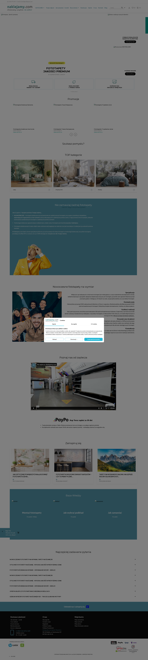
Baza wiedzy (74, 8)
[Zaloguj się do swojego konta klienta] (128, 8)
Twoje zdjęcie (50, 8)
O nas (95, 8)
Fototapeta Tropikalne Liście (103, 129)
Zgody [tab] (54, 324)
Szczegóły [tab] (74, 324)
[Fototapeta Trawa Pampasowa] (73, 116)
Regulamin (45, 624)
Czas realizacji (14, 622)
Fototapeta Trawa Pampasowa (64, 129)
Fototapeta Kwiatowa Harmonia (23, 129)
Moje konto (79, 617)
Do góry (13, 656)
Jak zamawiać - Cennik (62, 8)
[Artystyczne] (74, 173)
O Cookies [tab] (94, 324)
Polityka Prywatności (48, 628)
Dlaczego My (46, 619)
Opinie (90, 8)
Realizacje (84, 8)
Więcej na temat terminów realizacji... (123, 315)
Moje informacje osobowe (81, 626)
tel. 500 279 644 (11, 1)
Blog (105, 8)
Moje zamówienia (79, 619)
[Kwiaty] (116, 173)
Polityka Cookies (47, 626)
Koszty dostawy (14, 624)
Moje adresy (78, 624)
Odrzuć (54, 339)
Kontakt (100, 8)
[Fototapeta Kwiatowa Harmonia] (33, 116)
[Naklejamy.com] (19, 8)
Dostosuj (73, 339)
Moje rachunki (78, 622)
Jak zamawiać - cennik (16, 619)
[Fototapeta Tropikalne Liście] (114, 116)
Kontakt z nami (47, 622)
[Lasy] (31, 173)
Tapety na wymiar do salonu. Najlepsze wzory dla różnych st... (116, 475)
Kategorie (39, 8)
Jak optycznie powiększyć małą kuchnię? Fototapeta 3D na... (30, 475)
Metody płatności (15, 626)
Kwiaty (100, 189)
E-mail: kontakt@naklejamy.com (24, 1)
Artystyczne (59, 189)
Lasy (14, 189)
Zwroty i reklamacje (15, 628)
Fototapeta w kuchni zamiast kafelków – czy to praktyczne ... (73, 475)
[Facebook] (140, 2)
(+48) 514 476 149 (23, 631)
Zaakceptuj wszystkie (93, 339)
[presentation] (71, 134)
